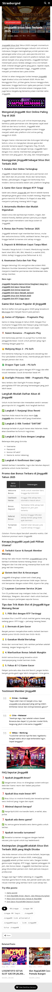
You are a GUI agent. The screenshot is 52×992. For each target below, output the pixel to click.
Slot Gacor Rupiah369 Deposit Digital (23, 901)
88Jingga (6, 312)
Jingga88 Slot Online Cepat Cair (16, 290)
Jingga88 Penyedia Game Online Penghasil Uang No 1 (25, 284)
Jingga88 (42, 76)
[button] (49, 3)
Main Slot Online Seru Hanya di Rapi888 (24, 899)
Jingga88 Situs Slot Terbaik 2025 (16, 295)
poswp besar (8, 978)
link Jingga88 (29, 923)
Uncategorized (13, 22)
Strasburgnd (11, 3)
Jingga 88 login (12, 913)
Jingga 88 (21, 193)
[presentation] (46, 963)
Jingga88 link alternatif (19, 704)
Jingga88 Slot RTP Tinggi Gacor (16, 298)
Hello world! (12, 893)
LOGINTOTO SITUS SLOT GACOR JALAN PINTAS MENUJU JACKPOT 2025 (12, 972)
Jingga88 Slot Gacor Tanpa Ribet (16, 287)
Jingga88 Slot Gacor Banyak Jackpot (18, 293)
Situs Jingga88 (11, 928)
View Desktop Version (27, 987)
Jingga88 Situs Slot (10, 45)
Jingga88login (36, 559)
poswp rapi (12, 36)
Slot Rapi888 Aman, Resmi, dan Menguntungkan (28, 896)
